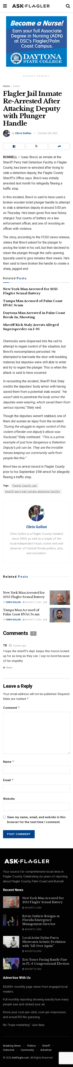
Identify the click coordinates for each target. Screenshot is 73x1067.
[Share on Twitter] (37, 146)
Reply (9, 667)
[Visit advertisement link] (36, 44)
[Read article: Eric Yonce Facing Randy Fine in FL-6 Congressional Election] (11, 963)
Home (6, 86)
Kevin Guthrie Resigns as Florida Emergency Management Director (41, 920)
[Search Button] (68, 6)
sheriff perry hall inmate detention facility (32, 491)
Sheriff (46, 1045)
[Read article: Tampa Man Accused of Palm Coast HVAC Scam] (60, 615)
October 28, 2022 (48, 133)
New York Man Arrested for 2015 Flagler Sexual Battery (43, 900)
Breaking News (12, 1045)
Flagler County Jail (24, 485)
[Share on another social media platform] (59, 146)
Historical (8, 1049)
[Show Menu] (5, 6)
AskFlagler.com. (21, 1057)
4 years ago (19, 645)
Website (9, 799)
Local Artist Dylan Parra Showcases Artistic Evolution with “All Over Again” (43, 941)
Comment (11, 708)
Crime (16, 86)
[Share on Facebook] (14, 146)
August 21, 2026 (33, 602)
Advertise (46, 1049)
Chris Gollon (23, 133)
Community (27, 1049)
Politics (31, 1045)
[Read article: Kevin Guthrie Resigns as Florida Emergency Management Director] (11, 920)
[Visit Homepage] (36, 6)
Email (8, 780)
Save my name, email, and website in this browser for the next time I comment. (36, 819)
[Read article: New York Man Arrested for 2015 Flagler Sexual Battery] (60, 597)
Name (8, 762)
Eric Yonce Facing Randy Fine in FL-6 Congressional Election (45, 961)
